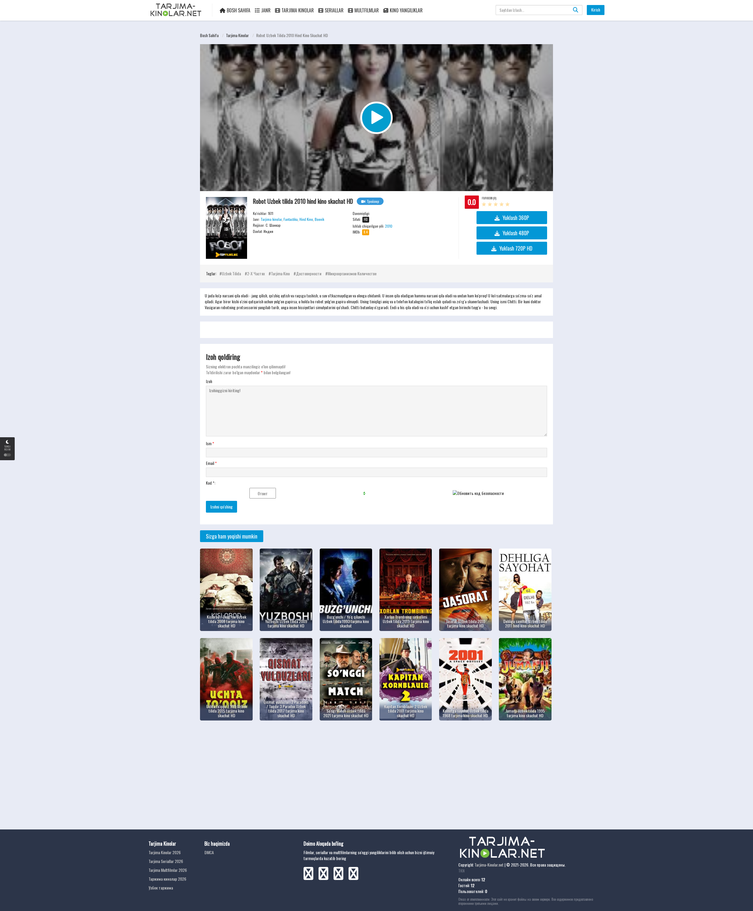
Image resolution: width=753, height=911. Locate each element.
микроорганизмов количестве (352, 273)
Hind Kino (306, 219)
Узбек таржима (161, 888)
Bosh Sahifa (238, 10)
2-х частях (256, 273)
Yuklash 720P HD (515, 248)
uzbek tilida (231, 273)
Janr (266, 10)
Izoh (209, 381)
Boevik (319, 219)
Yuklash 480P (516, 233)
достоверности (308, 273)
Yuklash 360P (516, 217)
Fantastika (291, 219)
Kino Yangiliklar (406, 10)
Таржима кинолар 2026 (167, 879)
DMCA (209, 852)
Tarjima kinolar (237, 35)
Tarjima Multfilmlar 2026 (168, 870)
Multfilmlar (366, 10)
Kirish (595, 9)
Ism (210, 443)
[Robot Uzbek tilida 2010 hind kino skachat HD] (226, 228)
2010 (388, 225)
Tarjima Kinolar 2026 (165, 852)
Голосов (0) (489, 198)
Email (211, 463)
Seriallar (334, 10)
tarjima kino (280, 273)
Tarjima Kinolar (297, 10)
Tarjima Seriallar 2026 (166, 861)
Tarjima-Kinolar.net (489, 865)
